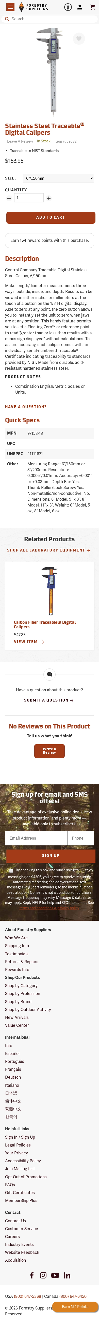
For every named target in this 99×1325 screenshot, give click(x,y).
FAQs (10, 1184)
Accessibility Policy (23, 1161)
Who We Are (16, 938)
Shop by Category (21, 985)
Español (12, 1053)
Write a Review (49, 751)
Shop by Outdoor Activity (28, 1009)
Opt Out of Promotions (26, 1177)
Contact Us (15, 1221)
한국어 (11, 1117)
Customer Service (21, 1228)
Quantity (16, 190)
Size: (10, 179)
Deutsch (13, 1077)
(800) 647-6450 (73, 1296)
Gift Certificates (20, 1192)
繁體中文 (13, 1109)
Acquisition (15, 1260)
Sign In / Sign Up (20, 1137)
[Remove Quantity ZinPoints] (9, 198)
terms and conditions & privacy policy (49, 908)
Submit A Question (46, 700)
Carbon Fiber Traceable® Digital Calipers (45, 625)
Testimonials (16, 954)
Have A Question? (26, 407)
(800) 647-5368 (27, 1296)
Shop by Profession (22, 993)
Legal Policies (18, 1145)
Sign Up (51, 856)
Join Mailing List (20, 1168)
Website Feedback (22, 1252)
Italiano (12, 1085)
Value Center (17, 1025)
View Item (26, 642)
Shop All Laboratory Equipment (46, 551)
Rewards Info (17, 969)
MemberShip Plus (21, 1200)
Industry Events (19, 1244)
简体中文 (13, 1101)
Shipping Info (17, 945)
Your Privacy (16, 1153)
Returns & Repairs (21, 961)
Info (8, 1045)
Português (14, 1061)
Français (13, 1069)
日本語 (11, 1093)
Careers (12, 1236)
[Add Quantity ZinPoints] (49, 198)
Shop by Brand (18, 1001)
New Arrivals (17, 1017)
